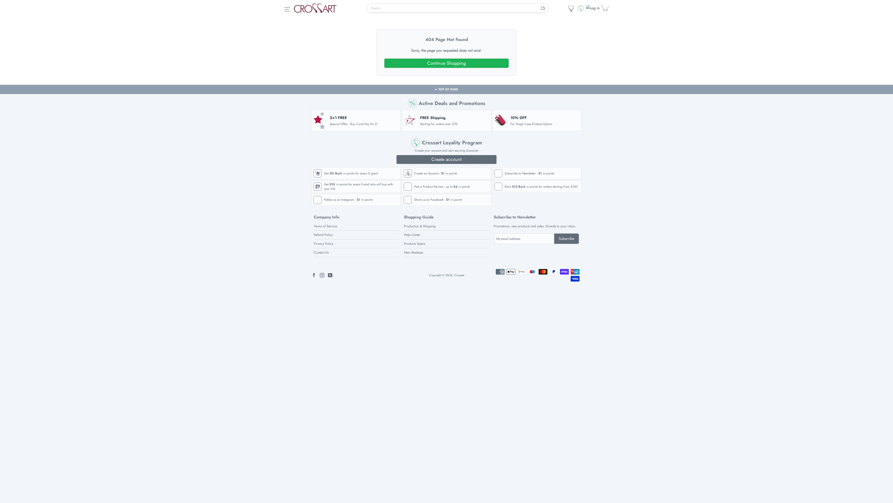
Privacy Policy (323, 243)
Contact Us (321, 252)
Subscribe (566, 238)
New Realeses (413, 252)
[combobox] (452, 8)
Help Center (412, 234)
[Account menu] (593, 8)
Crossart (459, 275)
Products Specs (414, 243)
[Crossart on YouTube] (330, 275)
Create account (446, 159)
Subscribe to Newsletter (515, 217)
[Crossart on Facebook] (314, 275)
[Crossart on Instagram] (322, 275)
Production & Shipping (420, 226)
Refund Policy (323, 234)
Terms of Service (325, 226)
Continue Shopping (446, 63)
